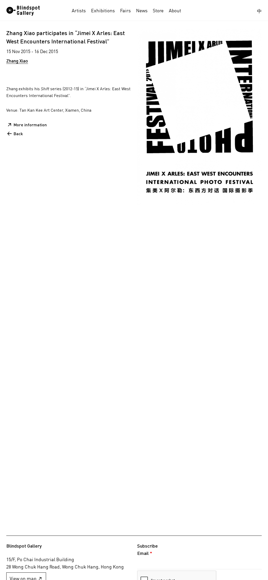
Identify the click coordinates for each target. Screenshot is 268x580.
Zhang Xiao (17, 61)
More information (30, 124)
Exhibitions (103, 10)
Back (18, 133)
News (142, 10)
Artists (79, 10)
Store (158, 10)
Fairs (125, 10)
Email (144, 553)
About (175, 10)
